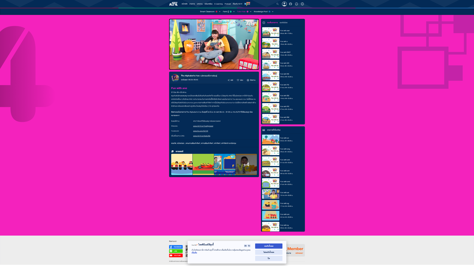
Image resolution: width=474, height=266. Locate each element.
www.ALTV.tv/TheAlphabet (203, 126)
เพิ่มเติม (194, 252)
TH (249, 246)
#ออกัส (173, 143)
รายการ (192, 3)
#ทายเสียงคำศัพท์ (207, 143)
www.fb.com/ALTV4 (200, 131)
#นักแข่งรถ (181, 143)
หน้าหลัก (185, 3)
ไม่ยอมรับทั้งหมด (269, 252)
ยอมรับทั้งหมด (268, 246)
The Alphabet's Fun (190, 75)
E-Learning (218, 3)
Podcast (228, 3)
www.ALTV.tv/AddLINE (201, 135)
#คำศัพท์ (217, 143)
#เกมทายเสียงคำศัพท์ (193, 143)
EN (246, 246)
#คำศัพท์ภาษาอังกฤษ (228, 143)
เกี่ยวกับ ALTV (237, 3)
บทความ (200, 3)
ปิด (269, 258)
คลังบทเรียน (208, 3)
